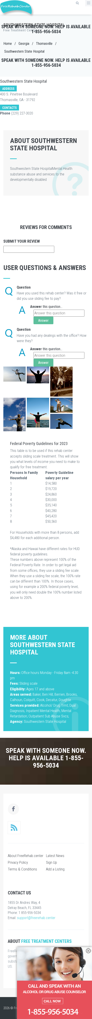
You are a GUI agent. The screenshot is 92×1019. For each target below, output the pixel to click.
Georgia (24, 43)
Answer (36, 306)
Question (24, 287)
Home (7, 43)
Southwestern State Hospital (24, 51)
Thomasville (44, 43)
